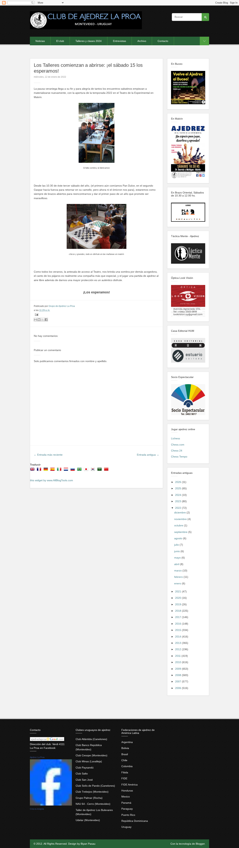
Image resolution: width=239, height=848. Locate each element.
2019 (178, 604)
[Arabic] (100, 470)
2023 (178, 501)
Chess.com (177, 444)
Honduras (127, 790)
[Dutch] (67, 470)
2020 (178, 597)
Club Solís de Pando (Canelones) (95, 785)
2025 (178, 488)
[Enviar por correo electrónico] (35, 319)
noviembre (180, 519)
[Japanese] (87, 470)
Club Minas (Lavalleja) (89, 761)
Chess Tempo (179, 456)
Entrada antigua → (148, 454)
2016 (178, 623)
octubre (179, 525)
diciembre (180, 512)
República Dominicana (134, 820)
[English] (33, 470)
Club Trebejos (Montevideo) (92, 791)
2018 (178, 610)
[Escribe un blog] (39, 319)
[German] (46, 470)
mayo (177, 557)
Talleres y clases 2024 (88, 40)
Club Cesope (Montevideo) (91, 755)
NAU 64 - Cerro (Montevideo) (93, 803)
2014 (178, 636)
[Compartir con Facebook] (46, 319)
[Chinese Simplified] (107, 470)
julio (177, 544)
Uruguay (126, 826)
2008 (178, 675)
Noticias (40, 40)
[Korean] (94, 470)
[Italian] (60, 470)
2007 (178, 681)
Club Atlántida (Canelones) (91, 739)
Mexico (125, 796)
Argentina (127, 742)
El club (60, 40)
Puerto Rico (128, 814)
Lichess (175, 438)
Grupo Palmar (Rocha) (89, 797)
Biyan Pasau (88, 843)
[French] (40, 470)
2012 (178, 649)
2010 (178, 662)
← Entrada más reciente (48, 454)
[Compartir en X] (42, 319)
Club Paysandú (85, 767)
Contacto (163, 40)
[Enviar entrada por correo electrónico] (36, 314)
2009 (178, 668)
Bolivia (125, 748)
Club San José (84, 779)
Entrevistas (119, 40)
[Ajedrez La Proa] (51, 804)
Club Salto (82, 773)
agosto (178, 538)
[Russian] (73, 470)
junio (177, 551)
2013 (178, 642)
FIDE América (129, 784)
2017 (178, 617)
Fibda (124, 772)
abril (177, 564)
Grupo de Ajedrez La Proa (62, 306)
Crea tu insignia (37, 809)
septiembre (181, 531)
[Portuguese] (80, 470)
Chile (124, 760)
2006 (178, 688)
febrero (179, 576)
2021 (178, 591)
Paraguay (127, 808)
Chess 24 (176, 450)
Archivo (141, 40)
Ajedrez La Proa (37, 757)
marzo (178, 570)
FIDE (124, 778)
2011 (178, 655)
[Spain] (53, 470)
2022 (178, 507)
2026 (178, 482)
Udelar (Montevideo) (88, 820)
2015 (178, 630)
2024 (178, 494)
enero (178, 583)
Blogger (200, 843)
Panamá (126, 802)
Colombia (127, 766)
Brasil (124, 754)
